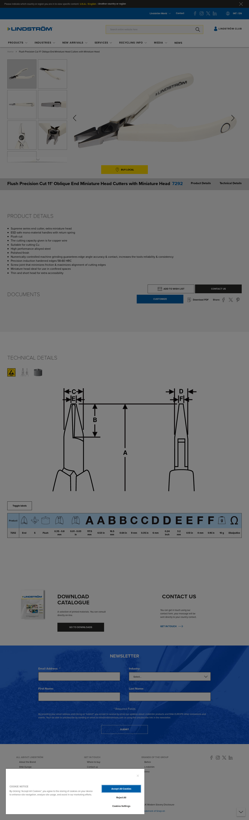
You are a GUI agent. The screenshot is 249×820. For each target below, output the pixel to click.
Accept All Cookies (121, 788)
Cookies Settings (121, 806)
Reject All (121, 797)
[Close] (138, 776)
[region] (75, 791)
